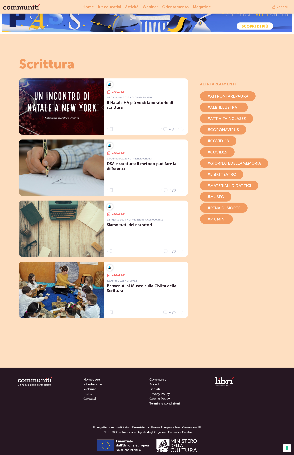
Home (88, 6)
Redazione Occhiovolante (147, 219)
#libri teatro (221, 174)
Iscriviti (154, 389)
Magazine (202, 6)
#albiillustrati (224, 107)
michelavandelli (142, 158)
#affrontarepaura (227, 96)
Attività (132, 6)
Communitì (158, 379)
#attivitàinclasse (226, 118)
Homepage (91, 379)
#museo (215, 196)
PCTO (87, 394)
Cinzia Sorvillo (143, 97)
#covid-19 (218, 140)
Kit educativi (109, 6)
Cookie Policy (159, 399)
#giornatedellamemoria (234, 163)
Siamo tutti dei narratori (129, 224)
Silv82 (133, 280)
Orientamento (175, 6)
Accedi (281, 7)
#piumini (216, 219)
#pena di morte (223, 208)
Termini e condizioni (164, 403)
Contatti (89, 399)
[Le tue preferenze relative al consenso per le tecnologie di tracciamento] (287, 448)
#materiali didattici (229, 185)
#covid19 (217, 152)
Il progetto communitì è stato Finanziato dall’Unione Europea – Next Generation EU (147, 427)
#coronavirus (223, 129)
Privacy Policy (159, 394)
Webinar (150, 6)
